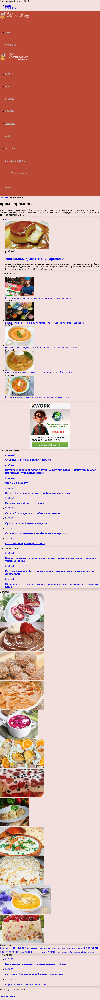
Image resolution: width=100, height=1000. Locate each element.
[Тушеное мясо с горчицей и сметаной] (22, 709)
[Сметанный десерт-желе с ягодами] (22, 796)
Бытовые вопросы (16, 161)
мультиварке (61, 948)
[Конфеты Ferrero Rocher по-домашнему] (22, 679)
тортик (89, 952)
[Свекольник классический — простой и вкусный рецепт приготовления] (19, 738)
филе (94, 952)
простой (23, 952)
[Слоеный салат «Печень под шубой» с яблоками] (22, 884)
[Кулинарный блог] (14, 18)
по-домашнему (79, 948)
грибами (26, 948)
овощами (70, 948)
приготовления (9, 951)
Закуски (10, 124)
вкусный (17, 948)
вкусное (9, 948)
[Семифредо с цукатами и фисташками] (22, 943)
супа (77, 952)
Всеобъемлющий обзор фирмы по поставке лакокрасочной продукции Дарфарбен (45, 323)
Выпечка (10, 148)
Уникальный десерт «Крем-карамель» (34, 259)
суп (73, 952)
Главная (4, 197)
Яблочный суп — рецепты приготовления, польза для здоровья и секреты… (42, 348)
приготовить (91, 947)
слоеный (67, 952)
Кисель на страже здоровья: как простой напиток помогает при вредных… (41, 298)
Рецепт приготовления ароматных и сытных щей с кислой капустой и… (39, 372)
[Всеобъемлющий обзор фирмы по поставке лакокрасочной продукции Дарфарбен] (19, 320)
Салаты (9, 111)
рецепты (41, 952)
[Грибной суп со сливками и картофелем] (22, 855)
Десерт (9, 136)
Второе (9, 99)
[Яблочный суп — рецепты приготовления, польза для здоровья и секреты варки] (19, 345)
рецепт (31, 951)
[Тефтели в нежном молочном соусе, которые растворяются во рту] (14, 826)
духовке (40, 948)
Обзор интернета (18, 173)
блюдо (2, 948)
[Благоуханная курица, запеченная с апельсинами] (22, 767)
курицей (47, 948)
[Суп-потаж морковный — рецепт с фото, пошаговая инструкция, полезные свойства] (25, 913)
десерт (34, 948)
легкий (54, 948)
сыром (82, 952)
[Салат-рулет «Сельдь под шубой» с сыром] (22, 621)
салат (50, 951)
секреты (59, 952)
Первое (9, 86)
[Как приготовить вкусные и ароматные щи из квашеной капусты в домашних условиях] (19, 395)
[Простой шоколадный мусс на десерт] (22, 650)
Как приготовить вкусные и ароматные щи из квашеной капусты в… (38, 397)
